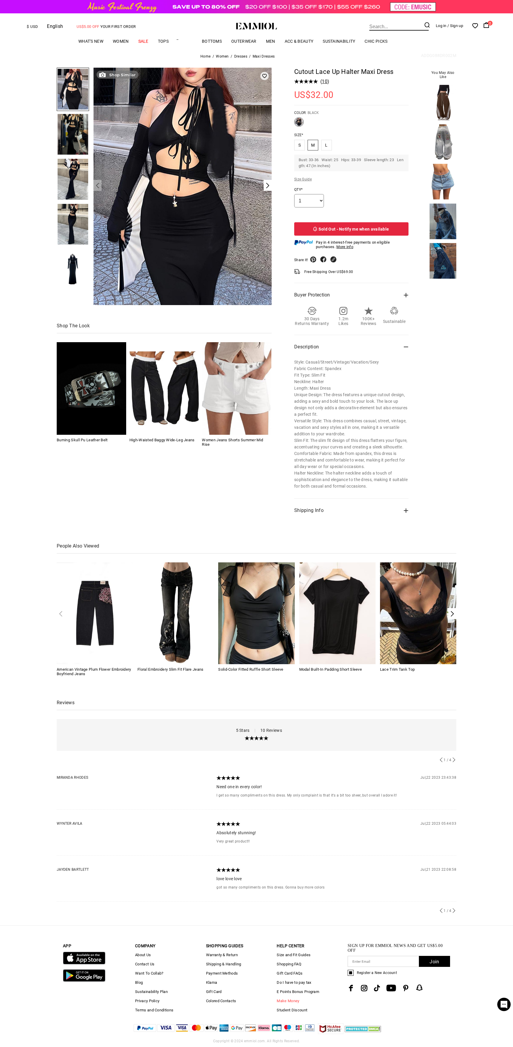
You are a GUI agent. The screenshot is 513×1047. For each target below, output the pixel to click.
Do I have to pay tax (294, 982)
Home (205, 56)
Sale (143, 41)
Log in (441, 25)
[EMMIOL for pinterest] (406, 988)
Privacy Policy (147, 1001)
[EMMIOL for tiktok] (377, 988)
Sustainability (339, 41)
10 (324, 81)
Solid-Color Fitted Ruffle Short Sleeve (250, 669)
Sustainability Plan (151, 991)
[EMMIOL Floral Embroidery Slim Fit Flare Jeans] (175, 613)
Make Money (288, 1001)
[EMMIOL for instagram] (364, 988)
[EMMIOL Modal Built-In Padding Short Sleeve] (337, 613)
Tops (163, 41)
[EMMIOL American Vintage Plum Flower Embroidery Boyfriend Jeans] (95, 613)
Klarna (211, 982)
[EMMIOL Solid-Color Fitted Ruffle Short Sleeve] (256, 613)
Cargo (185, 41)
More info (344, 247)
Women (121, 41)
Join (434, 961)
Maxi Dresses (264, 56)
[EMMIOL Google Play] (84, 980)
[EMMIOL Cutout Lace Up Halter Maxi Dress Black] (299, 124)
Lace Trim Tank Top (397, 669)
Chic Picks (376, 41)
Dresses (240, 56)
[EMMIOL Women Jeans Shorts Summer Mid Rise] (236, 388)
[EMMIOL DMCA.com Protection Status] (363, 1032)
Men (270, 41)
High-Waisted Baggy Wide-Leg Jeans (162, 440)
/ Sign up (455, 25)
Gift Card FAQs (290, 973)
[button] (452, 613)
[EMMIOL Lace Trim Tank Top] (418, 613)
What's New (90, 41)
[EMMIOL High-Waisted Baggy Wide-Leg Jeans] (164, 388)
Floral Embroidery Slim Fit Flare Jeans (170, 669)
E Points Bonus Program (298, 991)
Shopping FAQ (289, 964)
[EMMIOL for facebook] (351, 988)
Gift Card (214, 991)
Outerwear (243, 41)
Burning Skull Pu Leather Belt (82, 440)
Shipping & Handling (223, 964)
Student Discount (292, 1010)
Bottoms (212, 41)
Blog (139, 982)
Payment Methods (222, 973)
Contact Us (144, 964)
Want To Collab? (149, 973)
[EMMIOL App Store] (84, 963)
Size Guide (303, 179)
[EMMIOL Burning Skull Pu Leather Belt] (91, 388)
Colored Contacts (221, 1001)
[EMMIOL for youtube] (391, 988)
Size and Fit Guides (294, 955)
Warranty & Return (222, 955)
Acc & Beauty (299, 41)
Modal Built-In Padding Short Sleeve (330, 669)
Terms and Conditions (154, 1010)
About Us (143, 955)
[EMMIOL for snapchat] (419, 987)
